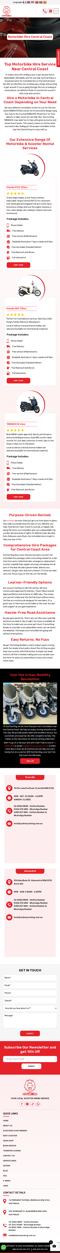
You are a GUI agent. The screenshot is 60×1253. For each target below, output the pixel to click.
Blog (5, 1171)
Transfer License (12, 1151)
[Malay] (33, 2)
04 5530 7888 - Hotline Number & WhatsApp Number (29, 1228)
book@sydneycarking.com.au (35, 746)
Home (5, 1121)
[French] (25, 2)
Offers (6, 1166)
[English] (29, 2)
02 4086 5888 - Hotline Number (29, 806)
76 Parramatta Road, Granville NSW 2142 (34, 788)
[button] (56, 11)
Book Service (9, 1146)
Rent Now (18, 265)
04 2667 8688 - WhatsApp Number (25, 1225)
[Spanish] (45, 2)
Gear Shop (8, 1141)
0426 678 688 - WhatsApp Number (31, 809)
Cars (5, 1186)
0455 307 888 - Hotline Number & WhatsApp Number (30, 814)
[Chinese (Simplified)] (37, 2)
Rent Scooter (10, 1136)
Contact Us (9, 1156)
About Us (7, 1126)
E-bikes (6, 1181)
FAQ (5, 1176)
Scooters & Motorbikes (15, 1131)
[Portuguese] (41, 2)
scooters (11, 521)
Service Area (9, 1161)
